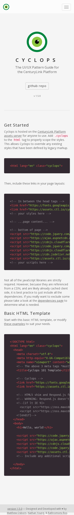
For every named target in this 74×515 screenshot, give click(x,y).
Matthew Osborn (17, 513)
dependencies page (51, 301)
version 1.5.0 (14, 509)
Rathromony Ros (57, 513)
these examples (14, 324)
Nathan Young (36, 513)
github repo (37, 86)
